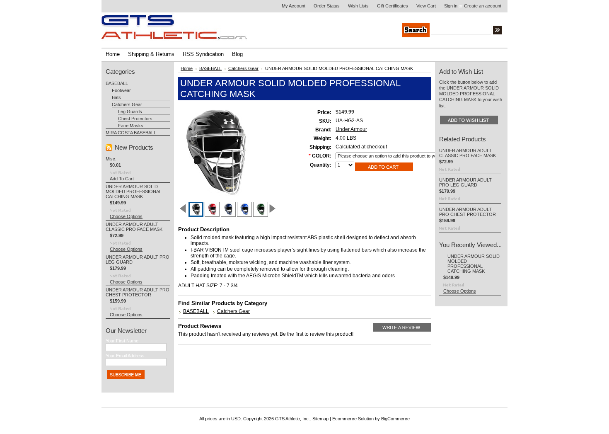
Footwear (121, 90)
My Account (293, 5)
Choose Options (126, 216)
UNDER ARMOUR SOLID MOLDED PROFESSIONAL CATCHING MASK (134, 191)
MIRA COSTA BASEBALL (131, 132)
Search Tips (560, 31)
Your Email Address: (126, 355)
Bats (116, 97)
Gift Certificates (392, 5)
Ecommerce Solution (353, 418)
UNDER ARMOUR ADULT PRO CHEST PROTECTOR (137, 292)
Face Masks (130, 125)
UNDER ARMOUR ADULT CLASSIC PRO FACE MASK (134, 227)
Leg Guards (130, 111)
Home (187, 68)
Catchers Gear (127, 104)
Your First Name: (123, 340)
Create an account (482, 5)
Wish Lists (358, 5)
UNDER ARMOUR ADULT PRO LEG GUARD (465, 182)
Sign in (450, 5)
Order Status (327, 5)
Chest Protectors (135, 118)
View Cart (426, 5)
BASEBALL (117, 83)
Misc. (111, 158)
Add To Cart (122, 178)
